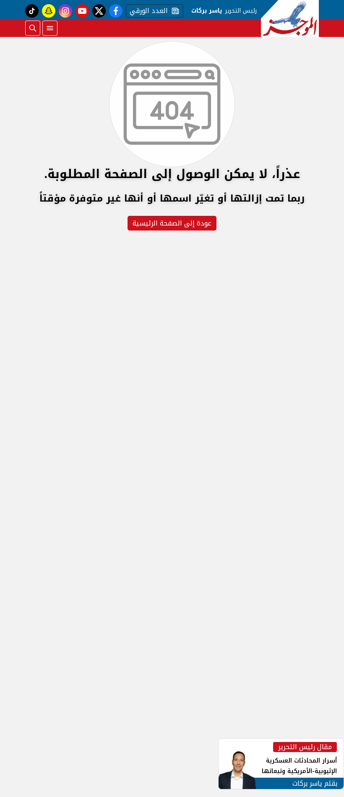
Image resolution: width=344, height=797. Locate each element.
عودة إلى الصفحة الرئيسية (172, 223)
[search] (32, 28)
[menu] (49, 28)
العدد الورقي (147, 11)
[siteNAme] (290, 18)
